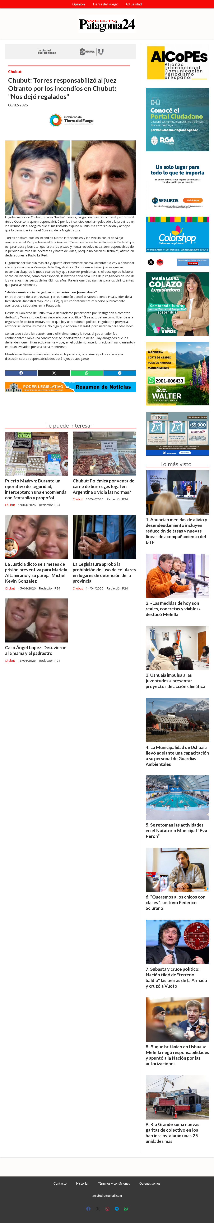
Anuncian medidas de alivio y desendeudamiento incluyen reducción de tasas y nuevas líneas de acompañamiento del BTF (176, 531)
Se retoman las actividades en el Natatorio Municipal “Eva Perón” (176, 830)
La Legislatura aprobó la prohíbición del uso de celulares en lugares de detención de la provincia (104, 572)
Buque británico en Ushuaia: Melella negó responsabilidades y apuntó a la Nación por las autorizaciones (177, 1055)
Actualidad (134, 4)
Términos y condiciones (114, 1183)
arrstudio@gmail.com (107, 1195)
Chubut (15, 71)
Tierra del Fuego (105, 4)
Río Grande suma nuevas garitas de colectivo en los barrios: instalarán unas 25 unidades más (172, 1133)
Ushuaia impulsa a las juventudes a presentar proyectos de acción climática (175, 680)
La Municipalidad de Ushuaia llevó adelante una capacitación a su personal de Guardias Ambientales (177, 756)
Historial (82, 1183)
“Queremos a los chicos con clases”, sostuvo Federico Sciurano (175, 902)
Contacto (60, 1183)
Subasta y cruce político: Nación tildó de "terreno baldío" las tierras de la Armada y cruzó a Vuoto (176, 977)
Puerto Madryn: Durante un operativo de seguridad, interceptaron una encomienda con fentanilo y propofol (35, 489)
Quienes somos (149, 1183)
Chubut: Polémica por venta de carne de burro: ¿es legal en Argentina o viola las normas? (103, 486)
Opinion (78, 4)
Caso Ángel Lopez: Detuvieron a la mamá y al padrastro (35, 650)
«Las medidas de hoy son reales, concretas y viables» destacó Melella (173, 608)
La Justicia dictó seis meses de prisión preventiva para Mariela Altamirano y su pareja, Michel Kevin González (36, 572)
